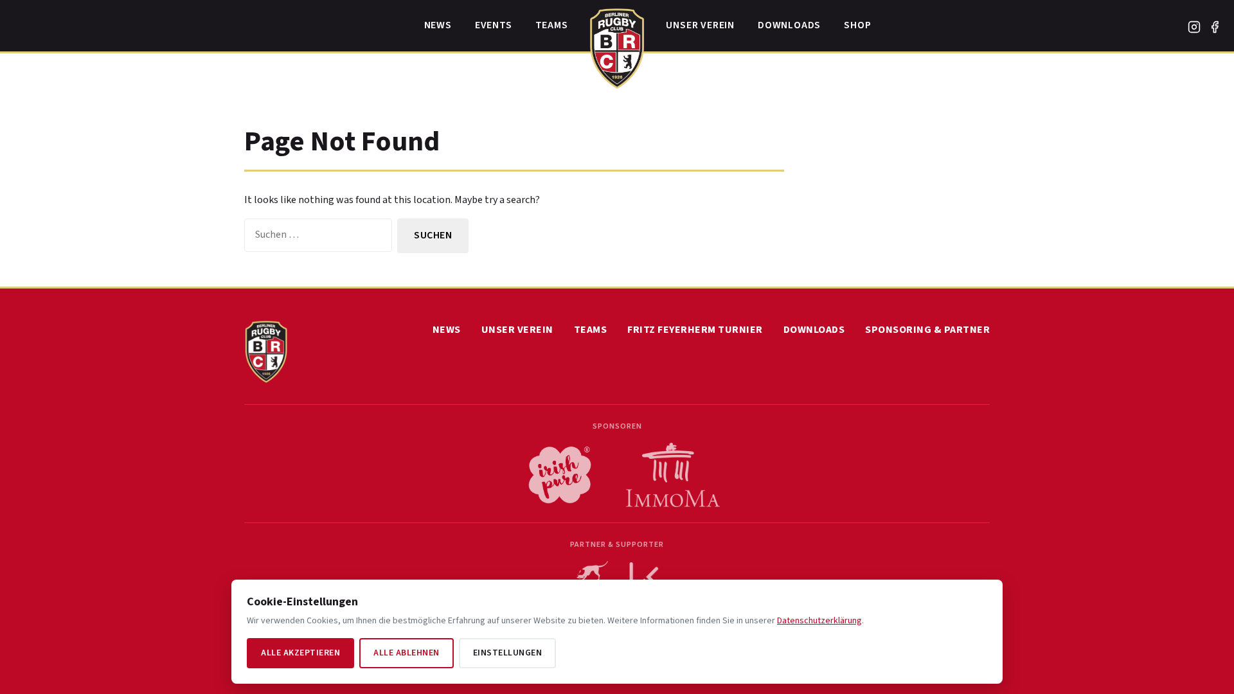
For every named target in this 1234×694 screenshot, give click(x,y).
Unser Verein (700, 25)
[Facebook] (1214, 27)
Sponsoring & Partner (927, 330)
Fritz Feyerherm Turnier (695, 330)
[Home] (617, 45)
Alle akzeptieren (300, 652)
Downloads (789, 25)
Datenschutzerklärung (819, 620)
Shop (857, 25)
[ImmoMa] (673, 475)
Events (493, 25)
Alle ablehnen (406, 652)
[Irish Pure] (559, 475)
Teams (551, 25)
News (438, 25)
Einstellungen (507, 652)
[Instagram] (1194, 27)
